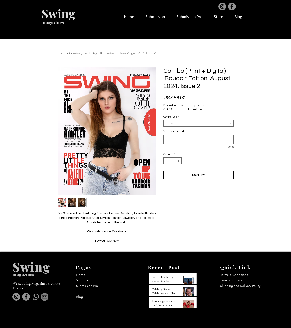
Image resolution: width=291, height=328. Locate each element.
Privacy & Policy (231, 280)
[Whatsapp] (36, 297)
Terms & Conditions (234, 275)
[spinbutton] (172, 161)
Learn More (195, 109)
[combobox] (198, 123)
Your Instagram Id (174, 131)
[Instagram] (222, 6)
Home (61, 53)
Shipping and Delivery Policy (240, 286)
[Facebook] (232, 6)
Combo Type (171, 116)
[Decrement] (166, 161)
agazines (25, 274)
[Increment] (178, 161)
